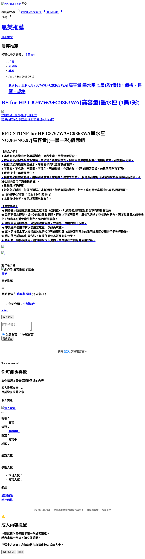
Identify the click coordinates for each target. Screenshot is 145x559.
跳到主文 (7, 37)
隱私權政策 (92, 510)
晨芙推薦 (12, 27)
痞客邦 (21, 294)
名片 (11, 70)
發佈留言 (7, 338)
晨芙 (4, 273)
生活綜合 (29, 303)
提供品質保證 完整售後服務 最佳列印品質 (72, 170)
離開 (20, 552)
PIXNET (46, 510)
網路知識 (7, 495)
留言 (29, 294)
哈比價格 (7, 499)
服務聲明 (106, 510)
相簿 (11, 61)
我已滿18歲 (8, 552)
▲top (4, 310)
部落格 (12, 66)
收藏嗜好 (30, 54)
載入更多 (7, 317)
